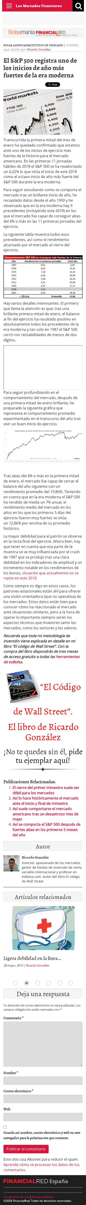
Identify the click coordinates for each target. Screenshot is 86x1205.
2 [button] (26, 983)
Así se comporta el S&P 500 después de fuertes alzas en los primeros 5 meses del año (46, 829)
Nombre (10, 1072)
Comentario (13, 1018)
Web (6, 1109)
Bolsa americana (16, 45)
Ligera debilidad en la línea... (32, 958)
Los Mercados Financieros (39, 5)
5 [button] (59, 983)
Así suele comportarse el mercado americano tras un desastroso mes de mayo (45, 814)
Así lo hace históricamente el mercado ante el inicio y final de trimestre (46, 801)
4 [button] (48, 983)
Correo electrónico (18, 1091)
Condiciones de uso (16, 1197)
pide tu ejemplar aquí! (49, 755)
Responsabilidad (42, 1197)
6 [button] (70, 983)
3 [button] (37, 983)
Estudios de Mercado (46, 45)
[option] (43, 938)
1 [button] (15, 983)
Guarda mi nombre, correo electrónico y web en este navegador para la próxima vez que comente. (41, 1135)
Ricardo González (39, 49)
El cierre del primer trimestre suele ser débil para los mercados (46, 790)
